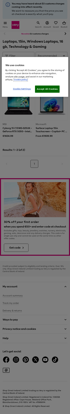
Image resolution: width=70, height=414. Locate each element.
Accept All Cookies (47, 89)
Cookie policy (21, 79)
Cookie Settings (22, 88)
